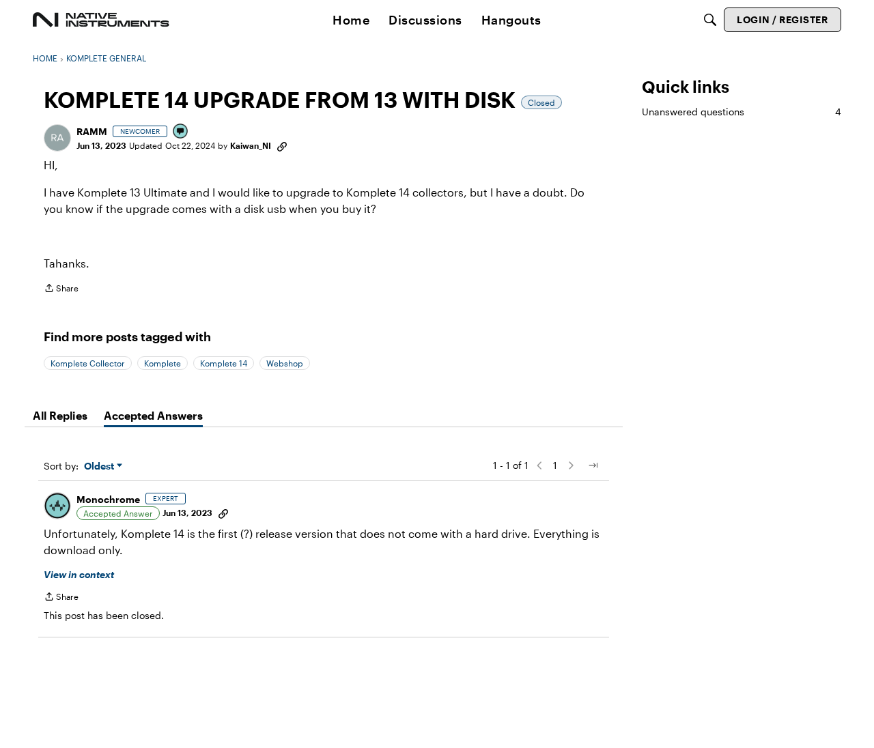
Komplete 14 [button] (223, 363)
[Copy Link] (282, 145)
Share (61, 289)
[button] (57, 138)
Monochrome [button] (108, 499)
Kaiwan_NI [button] (250, 145)
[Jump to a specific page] (593, 465)
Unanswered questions (741, 111)
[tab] (60, 415)
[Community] (101, 19)
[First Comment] (181, 132)
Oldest (100, 466)
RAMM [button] (91, 131)
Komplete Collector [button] (88, 363)
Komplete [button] (162, 363)
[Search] (710, 20)
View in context (79, 574)
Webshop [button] (284, 363)
